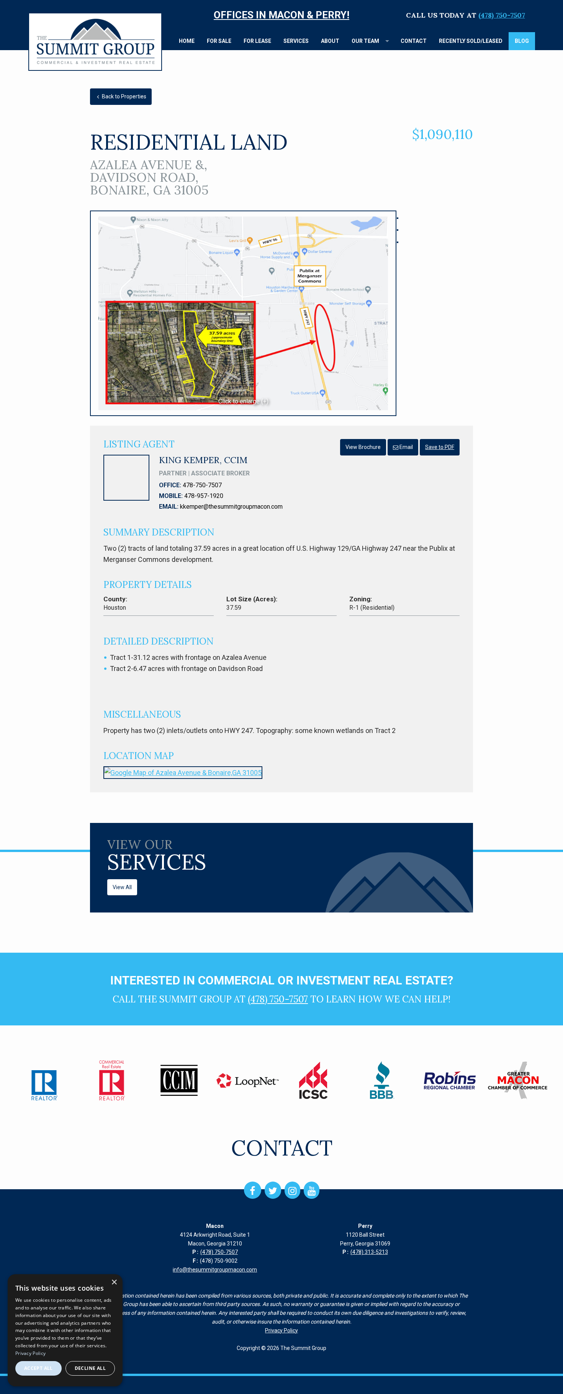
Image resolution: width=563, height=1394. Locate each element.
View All (122, 887)
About (330, 41)
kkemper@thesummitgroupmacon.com (231, 506)
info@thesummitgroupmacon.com (215, 1270)
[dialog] (65, 1330)
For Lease (257, 41)
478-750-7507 (202, 485)
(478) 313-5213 (369, 1252)
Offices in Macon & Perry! (281, 15)
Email (405, 447)
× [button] (114, 1282)
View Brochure (363, 447)
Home (187, 41)
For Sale (219, 41)
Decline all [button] (90, 1368)
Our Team (365, 41)
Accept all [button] (38, 1368)
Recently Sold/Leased (470, 41)
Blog (522, 41)
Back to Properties (123, 96)
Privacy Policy (281, 1330)
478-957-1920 (203, 495)
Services (296, 41)
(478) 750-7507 (501, 15)
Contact (414, 41)
